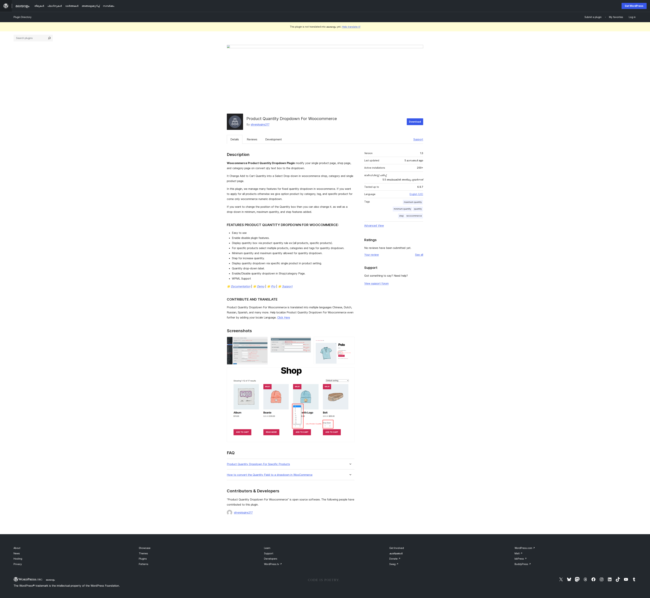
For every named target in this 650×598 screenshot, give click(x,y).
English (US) (416, 194)
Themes (143, 553)
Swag (393, 564)
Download (415, 121)
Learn (267, 548)
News (17, 553)
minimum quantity (402, 209)
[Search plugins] (49, 38)
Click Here (283, 317)
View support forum (376, 283)
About (17, 548)
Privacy (18, 564)
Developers (270, 558)
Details (234, 139)
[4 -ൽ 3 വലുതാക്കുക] (350, 341)
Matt (519, 553)
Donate (394, 558)
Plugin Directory (22, 17)
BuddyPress (523, 564)
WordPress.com (525, 548)
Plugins (143, 558)
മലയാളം (50, 579)
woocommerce (414, 216)
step (401, 216)
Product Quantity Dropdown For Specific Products (258, 464)
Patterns (143, 564)
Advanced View (374, 225)
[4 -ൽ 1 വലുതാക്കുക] (263, 341)
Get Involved (396, 548)
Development (273, 139)
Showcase (144, 548)
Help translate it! (351, 26)
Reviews (252, 139)
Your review (371, 254)
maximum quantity (413, 202)
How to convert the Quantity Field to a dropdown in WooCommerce (269, 474)
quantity (418, 209)
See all (419, 254)
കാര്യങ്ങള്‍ (396, 553)
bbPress (521, 558)
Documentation (240, 286)
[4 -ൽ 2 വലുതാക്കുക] (306, 341)
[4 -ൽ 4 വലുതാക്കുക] (350, 371)
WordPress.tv (273, 564)
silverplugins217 (260, 124)
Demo (260, 286)
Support (418, 139)
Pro (273, 286)
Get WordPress (634, 5)
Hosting (18, 558)
